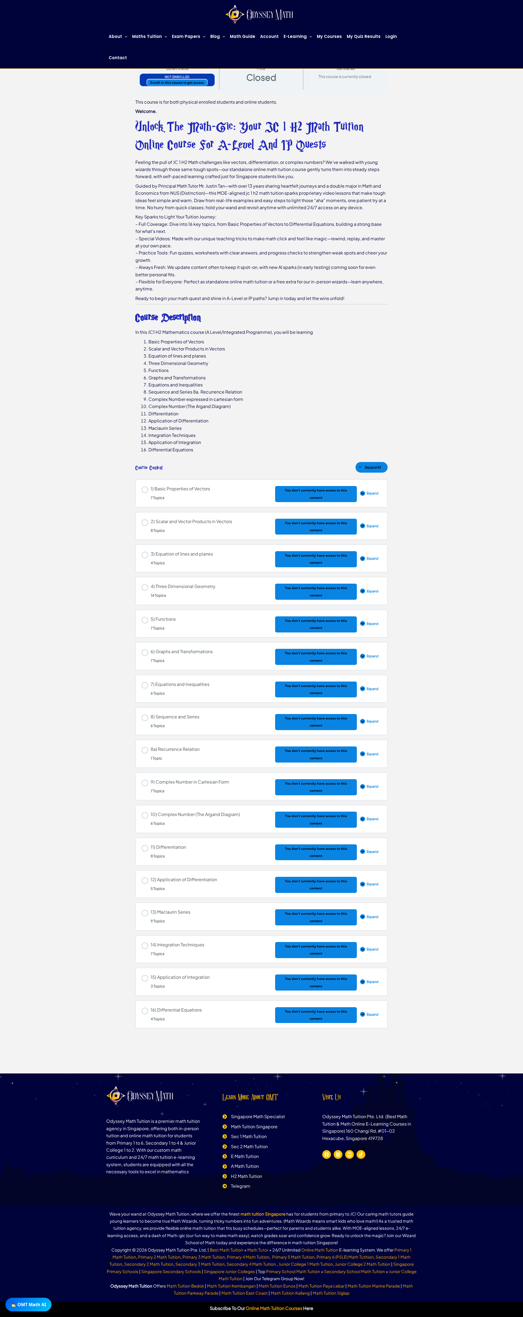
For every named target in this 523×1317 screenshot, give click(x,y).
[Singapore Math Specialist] (254, 1116)
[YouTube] (349, 1154)
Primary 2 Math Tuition (159, 1256)
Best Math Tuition (226, 1249)
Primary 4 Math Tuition (248, 1256)
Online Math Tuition (319, 1249)
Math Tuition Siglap (331, 1292)
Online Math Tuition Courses (274, 1308)
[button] (124, 36)
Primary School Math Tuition (293, 1271)
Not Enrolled (177, 77)
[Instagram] (338, 1154)
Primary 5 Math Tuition (293, 1256)
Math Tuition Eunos (277, 1285)
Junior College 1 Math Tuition (306, 1264)
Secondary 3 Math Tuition (200, 1264)
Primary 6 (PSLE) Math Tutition (345, 1256)
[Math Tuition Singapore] (250, 1126)
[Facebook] (326, 1154)
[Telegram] (236, 1186)
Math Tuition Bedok (185, 1285)
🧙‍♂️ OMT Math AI (28, 1303)
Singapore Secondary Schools (171, 1271)
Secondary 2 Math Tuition (149, 1264)
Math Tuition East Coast (244, 1292)
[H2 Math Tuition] (242, 1176)
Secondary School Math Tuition (354, 1271)
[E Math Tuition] (241, 1156)
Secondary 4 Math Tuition (252, 1264)
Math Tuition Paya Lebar (322, 1285)
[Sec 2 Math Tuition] (245, 1146)
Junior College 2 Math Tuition (362, 1264)
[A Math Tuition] (241, 1166)
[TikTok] (361, 1154)
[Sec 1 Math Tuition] (245, 1136)
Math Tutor (257, 1249)
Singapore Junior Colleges (229, 1271)
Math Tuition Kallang (290, 1292)
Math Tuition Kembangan (231, 1285)
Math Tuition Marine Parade (374, 1285)
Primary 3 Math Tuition (204, 1256)
